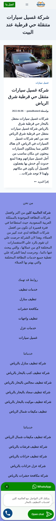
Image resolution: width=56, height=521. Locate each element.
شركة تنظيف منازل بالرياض (28, 363)
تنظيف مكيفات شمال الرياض (28, 411)
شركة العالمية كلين (38, 212)
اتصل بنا (9, 4)
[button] (7, 486)
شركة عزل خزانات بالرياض (28, 466)
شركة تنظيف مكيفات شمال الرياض (28, 437)
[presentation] (28, 61)
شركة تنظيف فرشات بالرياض (28, 446)
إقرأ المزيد (41, 181)
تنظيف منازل (28, 299)
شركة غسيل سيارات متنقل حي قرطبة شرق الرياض (28, 97)
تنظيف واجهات (28, 318)
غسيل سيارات (42, 83)
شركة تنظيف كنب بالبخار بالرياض (28, 373)
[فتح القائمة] (27, 4)
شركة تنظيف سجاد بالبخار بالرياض (28, 392)
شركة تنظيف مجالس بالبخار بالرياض (28, 382)
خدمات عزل (28, 328)
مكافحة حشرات (28, 308)
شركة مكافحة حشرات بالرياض (28, 475)
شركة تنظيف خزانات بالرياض (28, 456)
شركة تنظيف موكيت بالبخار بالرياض (28, 402)
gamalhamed (33, 111)
